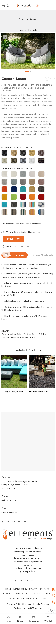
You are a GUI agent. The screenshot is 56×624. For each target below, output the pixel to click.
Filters (20, 620)
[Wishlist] (5, 37)
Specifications (14, 255)
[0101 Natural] (4, 174)
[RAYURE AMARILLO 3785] (32, 212)
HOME (8, 588)
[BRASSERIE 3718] (23, 197)
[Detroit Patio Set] (47, 79)
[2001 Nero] (14, 204)
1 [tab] (26, 71)
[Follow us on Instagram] (8, 522)
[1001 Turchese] (23, 189)
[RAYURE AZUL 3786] (41, 212)
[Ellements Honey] (32, 153)
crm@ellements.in (9, 512)
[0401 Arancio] (4, 189)
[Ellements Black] (4, 153)
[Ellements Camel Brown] (14, 153)
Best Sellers (33, 30)
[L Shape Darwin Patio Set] (14, 371)
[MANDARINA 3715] (32, 197)
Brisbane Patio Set (38, 391)
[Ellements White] (32, 160)
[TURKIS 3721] (4, 204)
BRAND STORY (20, 588)
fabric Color (24, 168)
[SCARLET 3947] (41, 182)
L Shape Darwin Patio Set (14, 391)
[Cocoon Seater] (28, 51)
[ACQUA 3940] (14, 182)
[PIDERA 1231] (4, 182)
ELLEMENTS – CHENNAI (41, 593)
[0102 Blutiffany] (23, 204)
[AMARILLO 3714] (4, 197)
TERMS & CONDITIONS (37, 598)
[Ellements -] (28, 6)
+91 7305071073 (9, 500)
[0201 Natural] (14, 174)
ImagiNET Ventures (33, 608)
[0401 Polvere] (23, 174)
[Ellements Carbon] (23, 153)
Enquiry (13, 239)
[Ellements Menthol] (4, 160)
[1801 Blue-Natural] (41, 204)
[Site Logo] (28, 533)
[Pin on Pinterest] (22, 246)
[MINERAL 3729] (23, 182)
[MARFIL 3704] (41, 174)
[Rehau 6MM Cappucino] (41, 160)
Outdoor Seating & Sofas (34, 334)
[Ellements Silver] (23, 160)
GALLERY (33, 588)
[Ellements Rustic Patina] (14, 160)
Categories (33, 620)
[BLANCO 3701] (32, 174)
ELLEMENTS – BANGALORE (15, 593)
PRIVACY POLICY (16, 598)
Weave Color (24, 147)
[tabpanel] (28, 51)
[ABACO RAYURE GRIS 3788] (14, 212)
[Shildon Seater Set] (52, 79)
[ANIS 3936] (14, 197)
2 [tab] (30, 71)
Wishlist (48, 620)
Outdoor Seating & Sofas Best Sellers (18, 337)
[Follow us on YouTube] (13, 522)
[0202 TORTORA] (4, 212)
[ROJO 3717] (41, 197)
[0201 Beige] (32, 182)
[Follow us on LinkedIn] (24, 522)
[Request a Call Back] (51, 610)
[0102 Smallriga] (32, 204)
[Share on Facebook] (15, 246)
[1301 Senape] (32, 189)
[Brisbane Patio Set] (42, 371)
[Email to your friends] (28, 246)
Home (20, 30)
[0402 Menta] (23, 212)
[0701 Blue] (14, 189)
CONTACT (44, 588)
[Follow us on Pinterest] (19, 522)
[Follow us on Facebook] (2, 522)
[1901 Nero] (41, 189)
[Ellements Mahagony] (41, 153)
